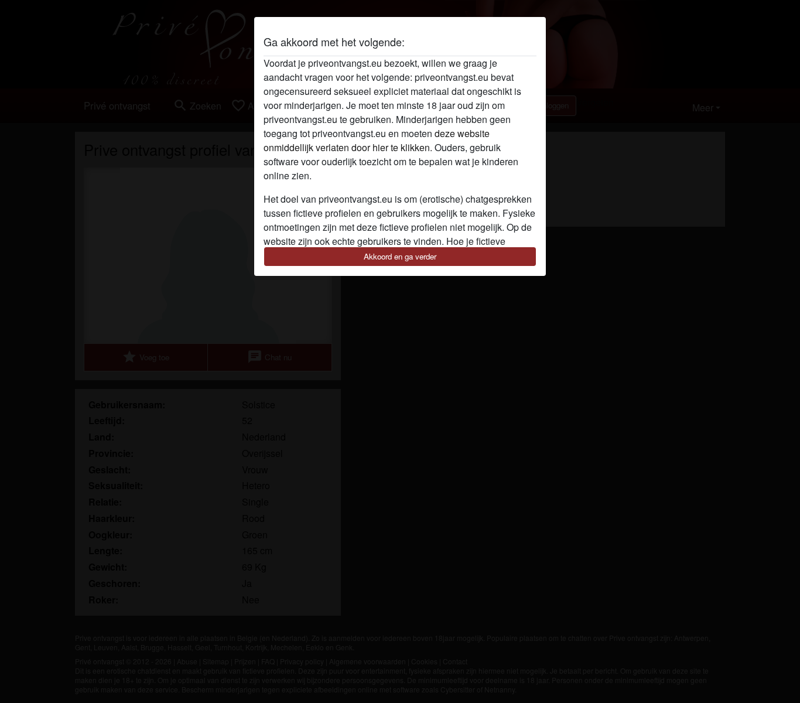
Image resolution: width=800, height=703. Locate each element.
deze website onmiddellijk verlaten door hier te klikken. (377, 140)
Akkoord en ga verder (400, 256)
